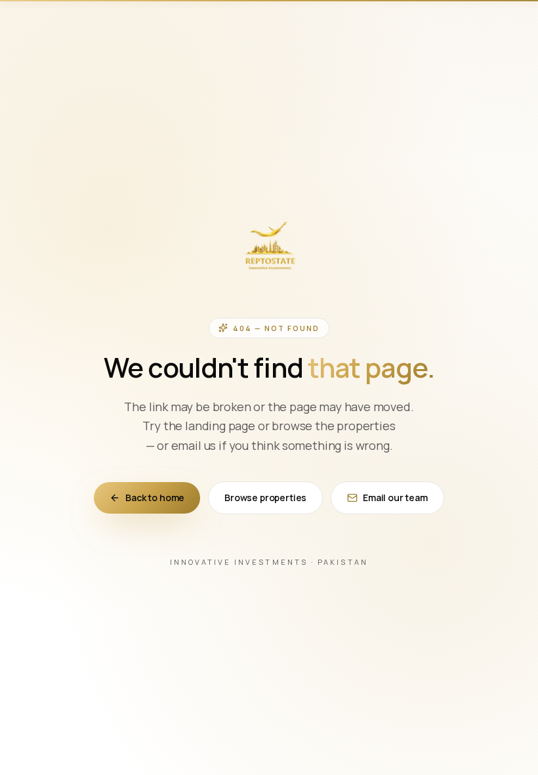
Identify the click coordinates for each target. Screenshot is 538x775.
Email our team (395, 497)
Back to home (154, 497)
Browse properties (265, 497)
